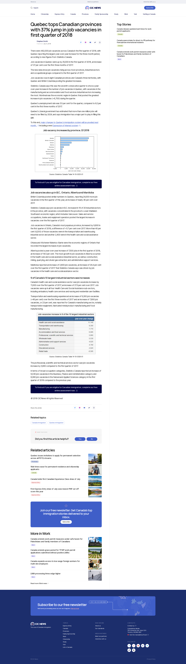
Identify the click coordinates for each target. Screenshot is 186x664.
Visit (135, 14)
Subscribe (149, 8)
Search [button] (35, 8)
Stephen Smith (42, 41)
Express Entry (59, 14)
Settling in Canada (149, 14)
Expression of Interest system (65, 125)
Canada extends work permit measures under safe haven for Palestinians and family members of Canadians (136, 54)
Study (116, 14)
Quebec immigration (56, 423)
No (92, 439)
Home (33, 14)
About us (98, 626)
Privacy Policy (151, 659)
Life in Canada (67, 647)
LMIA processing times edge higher (45, 573)
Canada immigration (39, 423)
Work (126, 14)
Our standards (99, 628)
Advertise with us (100, 639)
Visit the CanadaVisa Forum (138, 635)
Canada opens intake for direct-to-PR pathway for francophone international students (136, 41)
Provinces (85, 14)
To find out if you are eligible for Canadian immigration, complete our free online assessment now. (66, 184)
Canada (73, 14)
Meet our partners (101, 636)
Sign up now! (75, 608)
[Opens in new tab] (129, 645)
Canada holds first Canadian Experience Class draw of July (55, 479)
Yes (80, 439)
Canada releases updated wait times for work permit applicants (134, 30)
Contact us (131, 626)
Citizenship (45, 14)
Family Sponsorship (101, 14)
